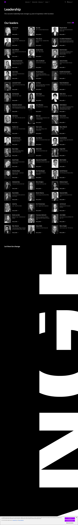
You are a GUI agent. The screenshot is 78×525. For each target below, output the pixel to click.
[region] (39, 520)
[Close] (77, 517)
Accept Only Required (70, 520)
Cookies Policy (15, 520)
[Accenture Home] (7, 2)
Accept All (69, 518)
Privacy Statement (21, 520)
